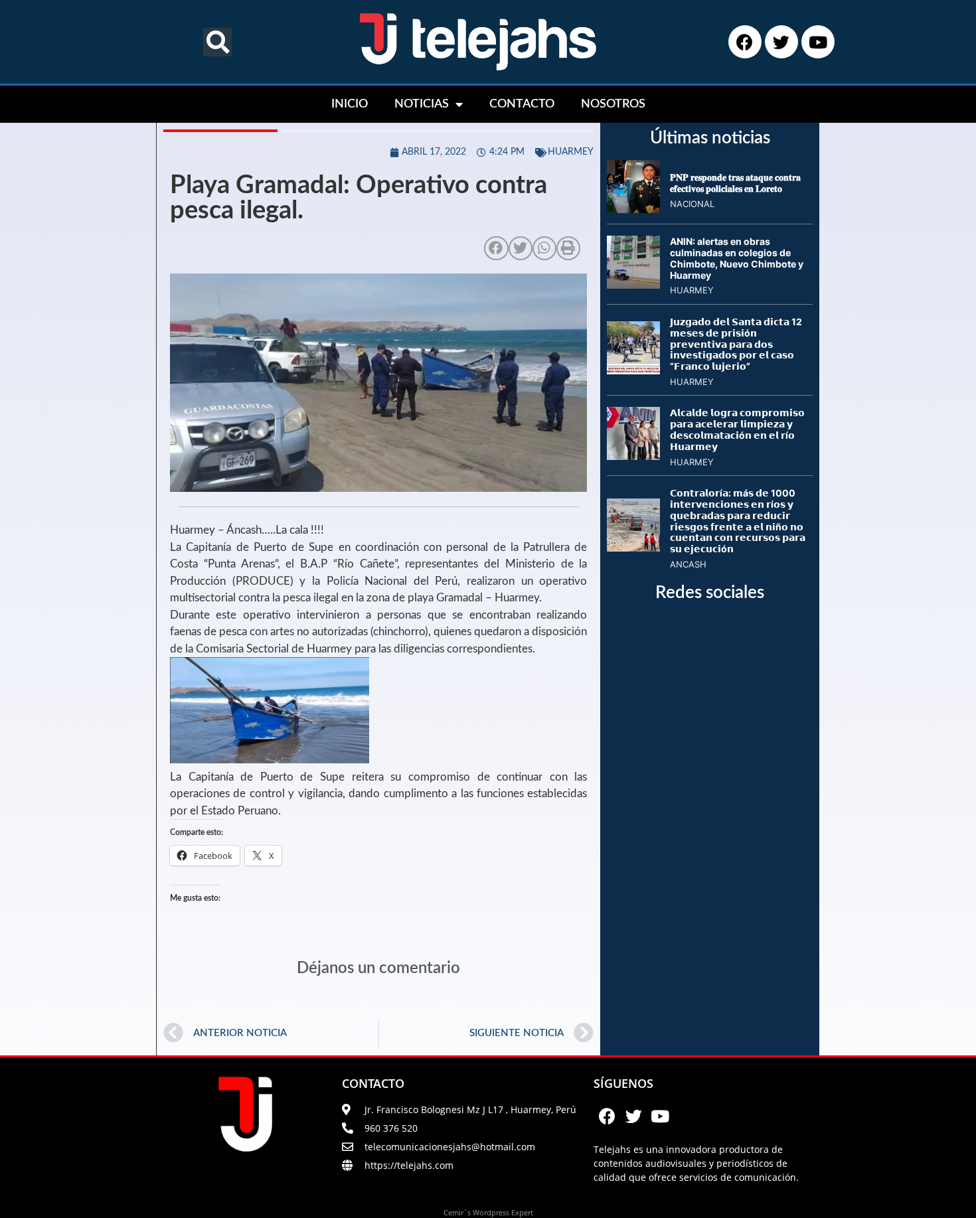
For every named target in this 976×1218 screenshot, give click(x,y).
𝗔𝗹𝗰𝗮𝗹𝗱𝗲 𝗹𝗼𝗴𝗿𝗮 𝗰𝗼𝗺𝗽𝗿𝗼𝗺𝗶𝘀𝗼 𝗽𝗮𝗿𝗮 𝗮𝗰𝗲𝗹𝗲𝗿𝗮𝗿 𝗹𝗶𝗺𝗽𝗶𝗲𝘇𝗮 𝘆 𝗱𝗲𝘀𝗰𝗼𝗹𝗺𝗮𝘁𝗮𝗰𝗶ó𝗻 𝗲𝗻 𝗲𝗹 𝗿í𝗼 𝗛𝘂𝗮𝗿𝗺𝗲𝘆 (737, 429)
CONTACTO (521, 104)
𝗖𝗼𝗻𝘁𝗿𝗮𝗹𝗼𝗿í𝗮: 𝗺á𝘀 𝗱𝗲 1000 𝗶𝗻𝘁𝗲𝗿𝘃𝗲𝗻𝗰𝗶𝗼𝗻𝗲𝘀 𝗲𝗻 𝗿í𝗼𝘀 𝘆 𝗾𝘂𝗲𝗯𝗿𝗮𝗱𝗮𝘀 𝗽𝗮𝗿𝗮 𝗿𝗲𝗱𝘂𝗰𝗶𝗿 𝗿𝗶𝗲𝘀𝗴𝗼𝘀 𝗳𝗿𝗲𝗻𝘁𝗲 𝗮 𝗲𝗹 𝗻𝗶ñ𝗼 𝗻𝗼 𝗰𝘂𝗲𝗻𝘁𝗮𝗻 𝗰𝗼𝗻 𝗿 (737, 520)
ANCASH (688, 564)
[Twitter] (781, 41)
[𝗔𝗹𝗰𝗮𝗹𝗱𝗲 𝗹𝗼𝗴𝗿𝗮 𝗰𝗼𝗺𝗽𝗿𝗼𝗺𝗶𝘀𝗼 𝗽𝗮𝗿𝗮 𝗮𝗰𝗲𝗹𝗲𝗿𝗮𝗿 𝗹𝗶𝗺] (633, 456)
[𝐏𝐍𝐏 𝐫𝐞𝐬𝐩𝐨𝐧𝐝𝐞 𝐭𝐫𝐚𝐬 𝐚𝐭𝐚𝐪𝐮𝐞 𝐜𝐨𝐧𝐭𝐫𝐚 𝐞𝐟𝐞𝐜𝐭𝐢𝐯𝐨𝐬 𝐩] (633, 209)
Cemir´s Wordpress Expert (488, 1212)
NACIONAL (692, 203)
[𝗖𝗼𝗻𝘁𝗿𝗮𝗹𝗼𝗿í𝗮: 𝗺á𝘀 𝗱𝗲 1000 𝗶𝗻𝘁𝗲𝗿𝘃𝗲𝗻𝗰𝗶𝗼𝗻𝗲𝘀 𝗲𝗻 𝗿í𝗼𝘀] (633, 547)
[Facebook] (745, 41)
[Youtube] (818, 41)
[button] (217, 42)
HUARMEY (571, 152)
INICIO (349, 104)
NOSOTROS (613, 104)
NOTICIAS (421, 104)
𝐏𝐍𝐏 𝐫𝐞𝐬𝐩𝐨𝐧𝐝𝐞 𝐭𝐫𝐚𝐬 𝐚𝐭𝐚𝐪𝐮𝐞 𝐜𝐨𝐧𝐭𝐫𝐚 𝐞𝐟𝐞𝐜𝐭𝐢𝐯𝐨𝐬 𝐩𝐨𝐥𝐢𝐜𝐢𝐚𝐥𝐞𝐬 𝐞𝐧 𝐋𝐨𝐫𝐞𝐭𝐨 (735, 182)
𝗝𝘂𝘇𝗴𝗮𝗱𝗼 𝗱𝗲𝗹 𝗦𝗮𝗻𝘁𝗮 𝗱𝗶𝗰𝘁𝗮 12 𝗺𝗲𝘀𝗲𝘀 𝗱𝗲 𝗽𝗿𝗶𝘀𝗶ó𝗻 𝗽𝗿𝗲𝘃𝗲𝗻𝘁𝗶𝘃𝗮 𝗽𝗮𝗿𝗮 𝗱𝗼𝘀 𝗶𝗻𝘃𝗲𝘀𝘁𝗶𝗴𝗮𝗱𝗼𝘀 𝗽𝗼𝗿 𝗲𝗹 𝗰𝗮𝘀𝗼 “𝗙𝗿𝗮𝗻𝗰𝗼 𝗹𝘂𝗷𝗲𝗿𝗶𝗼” (736, 344)
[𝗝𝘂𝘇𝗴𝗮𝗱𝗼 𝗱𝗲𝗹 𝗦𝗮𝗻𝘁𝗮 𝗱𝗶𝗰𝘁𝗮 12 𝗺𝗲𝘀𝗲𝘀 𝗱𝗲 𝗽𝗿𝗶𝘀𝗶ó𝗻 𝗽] (633, 370)
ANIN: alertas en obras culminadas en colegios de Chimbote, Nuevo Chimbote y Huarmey (736, 258)
